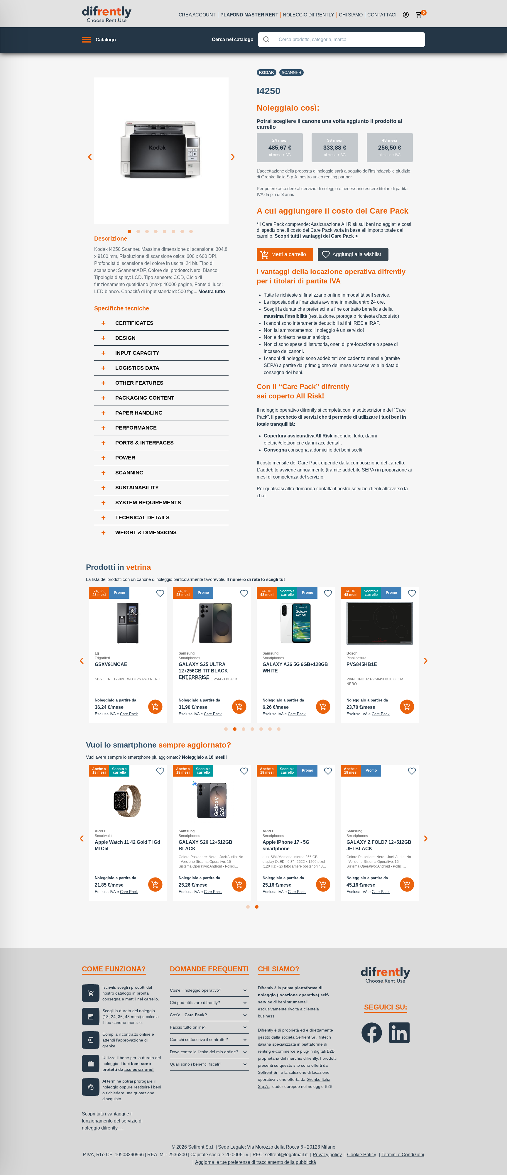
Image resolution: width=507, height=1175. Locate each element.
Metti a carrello (288, 254)
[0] (418, 14)
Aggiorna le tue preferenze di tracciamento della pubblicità (255, 1162)
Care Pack (129, 714)
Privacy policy (327, 1154)
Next (233, 151)
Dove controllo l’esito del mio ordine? (204, 1051)
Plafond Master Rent (249, 14)
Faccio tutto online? (188, 1027)
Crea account (197, 14)
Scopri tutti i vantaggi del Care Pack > (316, 236)
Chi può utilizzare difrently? (195, 1002)
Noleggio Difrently (308, 14)
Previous (90, 151)
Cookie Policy (361, 1154)
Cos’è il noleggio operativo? (195, 990)
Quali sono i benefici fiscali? (195, 1064)
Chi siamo (351, 14)
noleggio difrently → (103, 1127)
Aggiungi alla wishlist (356, 254)
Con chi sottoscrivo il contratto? (199, 1039)
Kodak (266, 72)
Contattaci (381, 14)
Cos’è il (188, 1014)
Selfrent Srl (306, 1037)
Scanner (291, 72)
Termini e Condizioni (402, 1154)
